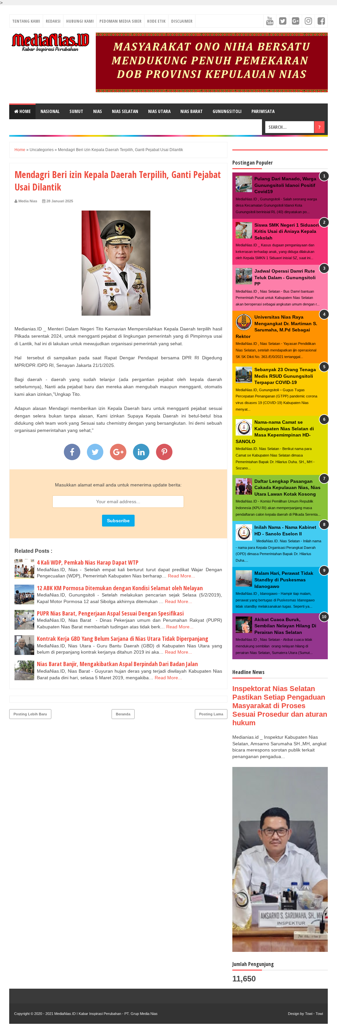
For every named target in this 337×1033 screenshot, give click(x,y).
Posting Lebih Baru (30, 714)
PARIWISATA (262, 111)
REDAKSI (53, 21)
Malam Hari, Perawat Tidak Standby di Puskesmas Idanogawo (283, 580)
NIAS (97, 111)
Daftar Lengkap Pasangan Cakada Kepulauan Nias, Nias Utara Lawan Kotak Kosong (287, 488)
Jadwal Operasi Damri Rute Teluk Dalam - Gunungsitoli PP (285, 277)
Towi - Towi (314, 1014)
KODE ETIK (156, 21)
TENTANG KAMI (26, 21)
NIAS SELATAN (125, 111)
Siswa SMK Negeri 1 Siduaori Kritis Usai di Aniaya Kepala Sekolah (286, 231)
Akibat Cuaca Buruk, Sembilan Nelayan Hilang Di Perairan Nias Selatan (285, 626)
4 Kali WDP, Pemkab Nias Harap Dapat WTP (88, 562)
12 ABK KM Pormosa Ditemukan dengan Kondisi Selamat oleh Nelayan (120, 588)
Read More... (181, 575)
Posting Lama (211, 714)
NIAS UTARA (159, 111)
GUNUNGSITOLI (227, 111)
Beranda (123, 714)
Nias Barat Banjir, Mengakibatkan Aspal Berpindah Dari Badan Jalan (117, 664)
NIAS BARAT (191, 111)
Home (24, 111)
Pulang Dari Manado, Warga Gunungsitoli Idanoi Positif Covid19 (285, 185)
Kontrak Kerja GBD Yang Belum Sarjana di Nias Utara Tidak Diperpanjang (122, 638)
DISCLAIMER (182, 21)
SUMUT (76, 111)
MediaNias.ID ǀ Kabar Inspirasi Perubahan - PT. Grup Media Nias (105, 1014)
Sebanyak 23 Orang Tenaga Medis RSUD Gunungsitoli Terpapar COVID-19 (285, 376)
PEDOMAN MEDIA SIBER (120, 21)
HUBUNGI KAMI (80, 21)
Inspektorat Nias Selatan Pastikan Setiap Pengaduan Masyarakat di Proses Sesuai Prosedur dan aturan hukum (279, 706)
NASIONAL (50, 111)
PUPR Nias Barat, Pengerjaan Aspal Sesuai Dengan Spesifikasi (110, 613)
